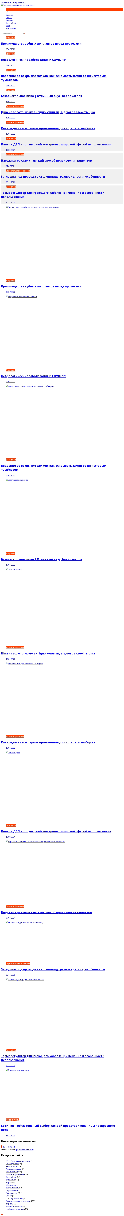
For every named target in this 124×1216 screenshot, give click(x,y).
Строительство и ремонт (18, 170)
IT (7, 12)
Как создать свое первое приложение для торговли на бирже (48, 128)
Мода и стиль (12, 1119)
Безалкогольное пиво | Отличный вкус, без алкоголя (41, 96)
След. (12, 1146)
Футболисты (17, 1198)
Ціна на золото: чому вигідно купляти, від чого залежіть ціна (48, 112)
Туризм (9, 1203)
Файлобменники (14, 1206)
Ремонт (9, 20)
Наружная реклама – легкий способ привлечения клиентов (46, 160)
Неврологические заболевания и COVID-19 (33, 60)
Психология (11, 1193)
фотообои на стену (25, 1149)
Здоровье (10, 37)
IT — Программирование (18, 1161)
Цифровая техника (15, 1209)
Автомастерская (13, 1169)
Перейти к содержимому (13, 2)
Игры (8, 1182)
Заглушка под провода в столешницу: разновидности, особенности (53, 176)
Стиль (9, 17)
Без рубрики (12, 1171)
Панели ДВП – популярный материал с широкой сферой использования (56, 144)
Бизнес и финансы (15, 106)
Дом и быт (11, 23)
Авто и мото (11, 1166)
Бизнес (9, 15)
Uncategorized (12, 1163)
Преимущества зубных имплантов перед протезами (41, 43)
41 (9, 1146)
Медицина (11, 28)
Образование (12, 1190)
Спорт (9, 1195)
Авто (8, 25)
